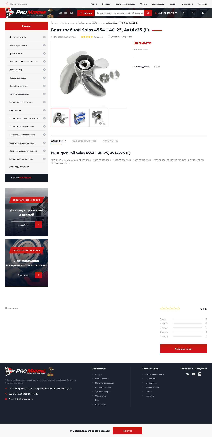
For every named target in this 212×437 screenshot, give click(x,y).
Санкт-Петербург (18, 3)
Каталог (21, 177)
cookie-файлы (101, 430)
